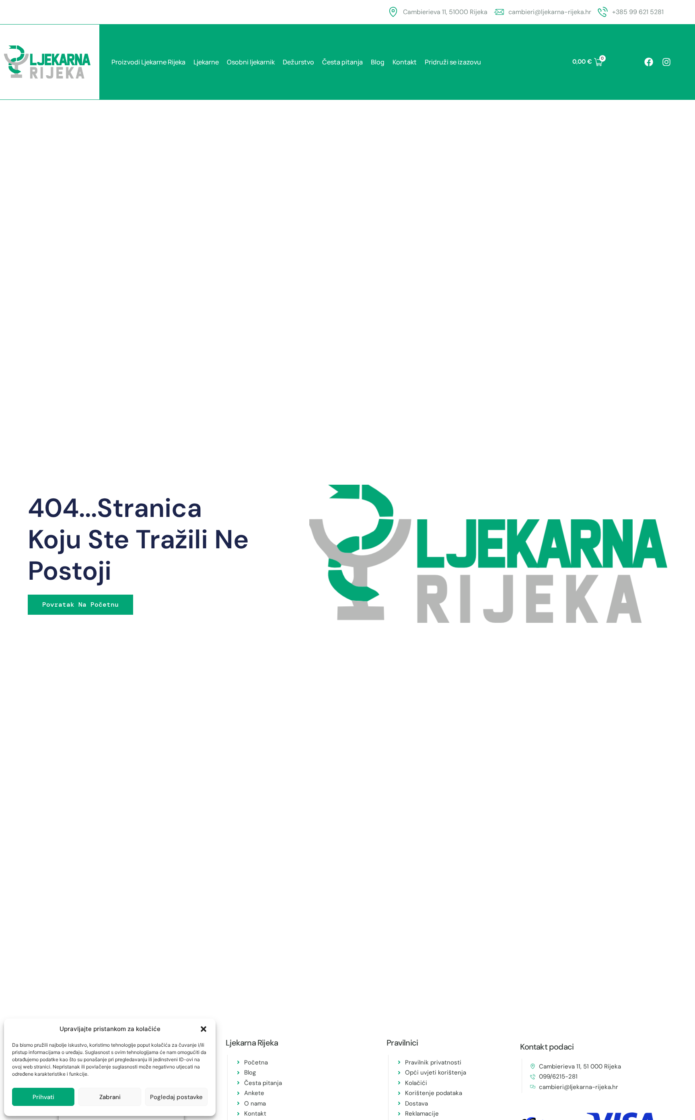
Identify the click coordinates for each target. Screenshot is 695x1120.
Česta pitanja (342, 62)
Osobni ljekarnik (251, 62)
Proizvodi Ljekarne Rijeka (148, 62)
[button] (203, 1029)
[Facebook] (649, 62)
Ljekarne (206, 62)
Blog (378, 62)
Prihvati (43, 1097)
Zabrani (110, 1097)
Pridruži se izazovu (453, 62)
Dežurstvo (298, 62)
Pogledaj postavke (176, 1097)
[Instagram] (666, 62)
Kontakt (405, 62)
